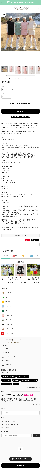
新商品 (7, 297)
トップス (8, 306)
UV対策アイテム (10, 302)
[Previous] (2, 39)
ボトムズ (8, 311)
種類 (2, 86)
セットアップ (9, 320)
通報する (36, 244)
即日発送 (8, 293)
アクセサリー (9, 324)
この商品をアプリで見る (20, 235)
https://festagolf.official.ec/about (11, 133)
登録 (36, 435)
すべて (6, 256)
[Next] (39, 39)
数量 (2, 94)
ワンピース (8, 315)
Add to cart (20, 111)
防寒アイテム (9, 329)
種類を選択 (20, 465)
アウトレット (9, 333)
